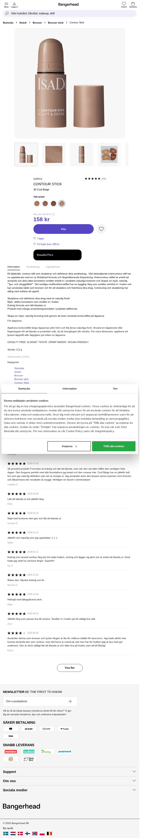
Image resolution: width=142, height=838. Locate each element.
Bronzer (37, 22)
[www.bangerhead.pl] (42, 833)
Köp (63, 229)
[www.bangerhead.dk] (20, 833)
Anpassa (67, 446)
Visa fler (70, 667)
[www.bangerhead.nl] (13, 833)
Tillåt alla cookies (113, 446)
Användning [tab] (32, 266)
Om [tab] (115, 388)
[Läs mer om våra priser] (53, 214)
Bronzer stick (56, 22)
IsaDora (37, 178)
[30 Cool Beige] (61, 203)
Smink (23, 22)
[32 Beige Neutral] (36, 203)
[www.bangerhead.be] (49, 833)
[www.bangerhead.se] (6, 833)
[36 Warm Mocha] (53, 203)
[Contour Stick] (26, 154)
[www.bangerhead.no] (35, 833)
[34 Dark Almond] (45, 203)
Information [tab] (70, 388)
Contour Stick (21, 382)
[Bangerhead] (70, 4)
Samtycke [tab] (24, 388)
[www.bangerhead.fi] (27, 833)
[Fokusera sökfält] (7, 13)
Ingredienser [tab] (53, 266)
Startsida (8, 22)
